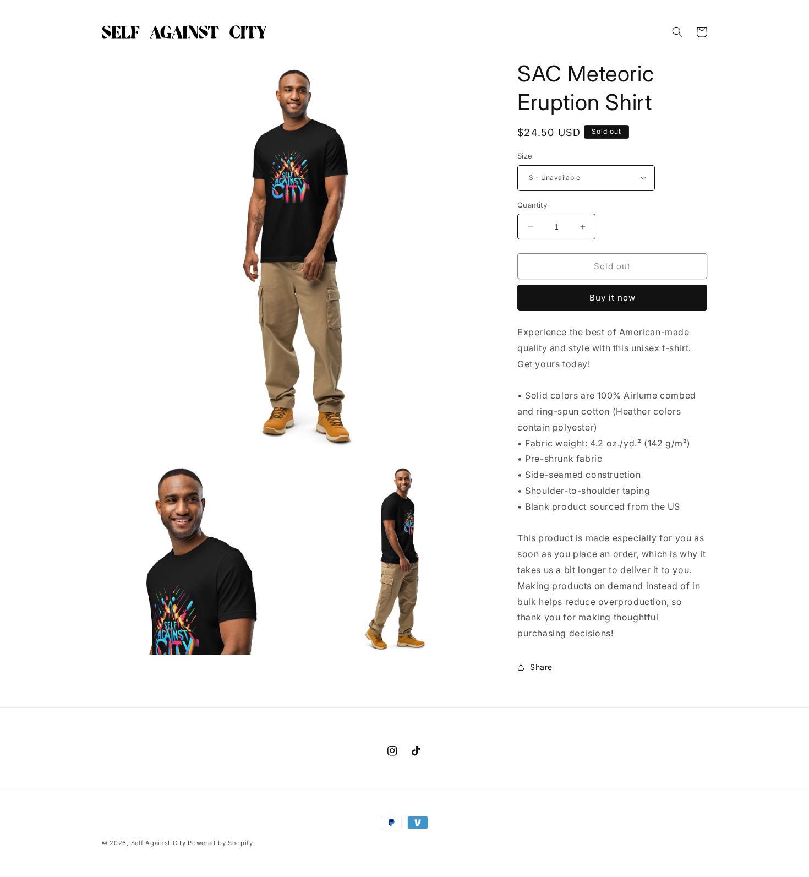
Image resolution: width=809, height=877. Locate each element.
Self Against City (158, 843)
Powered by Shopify (220, 843)
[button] (677, 32)
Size (525, 155)
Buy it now (612, 297)
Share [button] (541, 667)
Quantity (532, 204)
